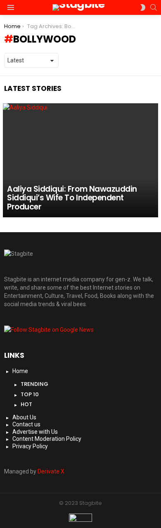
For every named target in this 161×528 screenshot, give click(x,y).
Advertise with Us (35, 431)
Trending (34, 384)
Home (20, 371)
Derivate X (51, 471)
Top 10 (30, 394)
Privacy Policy (30, 446)
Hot (26, 404)
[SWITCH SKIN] (143, 7)
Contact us (26, 424)
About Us (24, 417)
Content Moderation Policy (46, 438)
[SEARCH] (153, 7)
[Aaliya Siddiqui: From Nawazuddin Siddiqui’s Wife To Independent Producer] (80, 160)
